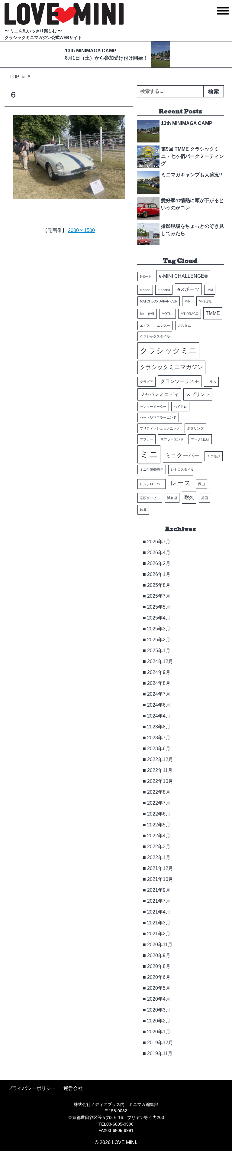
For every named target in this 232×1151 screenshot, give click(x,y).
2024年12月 (160, 661)
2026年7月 (158, 541)
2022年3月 (158, 846)
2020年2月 (158, 1020)
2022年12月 (160, 759)
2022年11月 (159, 770)
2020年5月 (158, 988)
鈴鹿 (143, 510)
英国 (204, 498)
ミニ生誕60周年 (151, 469)
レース (180, 483)
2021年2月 (158, 933)
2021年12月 (160, 868)
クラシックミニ (168, 350)
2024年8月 (158, 683)
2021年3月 (158, 922)
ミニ (149, 454)
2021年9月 (158, 890)
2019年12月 (160, 1042)
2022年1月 (158, 857)
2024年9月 (158, 672)
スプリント (198, 394)
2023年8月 (158, 726)
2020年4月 (158, 999)
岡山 (201, 484)
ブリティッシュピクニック (160, 428)
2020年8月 (158, 966)
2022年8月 (158, 792)
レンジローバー (151, 484)
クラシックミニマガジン (171, 367)
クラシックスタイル (155, 336)
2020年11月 (159, 944)
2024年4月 (158, 715)
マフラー (146, 439)
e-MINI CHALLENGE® (183, 276)
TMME (213, 313)
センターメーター (153, 406)
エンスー (163, 325)
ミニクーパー (182, 455)
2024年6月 (158, 705)
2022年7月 (158, 803)
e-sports (164, 290)
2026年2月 (158, 563)
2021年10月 (160, 879)
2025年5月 (158, 607)
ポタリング (195, 428)
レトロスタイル (182, 469)
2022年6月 (158, 813)
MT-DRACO (189, 314)
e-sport (145, 290)
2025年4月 (158, 617)
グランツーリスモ (179, 381)
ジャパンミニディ (159, 394)
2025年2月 (158, 639)
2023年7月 (158, 737)
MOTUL (167, 314)
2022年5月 (158, 824)
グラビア (146, 382)
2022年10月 (160, 781)
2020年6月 (158, 977)
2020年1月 (158, 1031)
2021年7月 (158, 901)
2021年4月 (158, 911)
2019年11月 (159, 1053)
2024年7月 (158, 694)
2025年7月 (158, 596)
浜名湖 (172, 498)
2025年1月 (158, 650)
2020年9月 (158, 955)
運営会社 (73, 1088)
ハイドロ (180, 406)
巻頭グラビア (150, 498)
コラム (211, 382)
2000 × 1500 (81, 230)
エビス (145, 325)
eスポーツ (188, 289)
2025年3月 (158, 628)
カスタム (184, 325)
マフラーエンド (172, 439)
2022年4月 (158, 835)
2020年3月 (158, 1009)
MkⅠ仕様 (147, 314)
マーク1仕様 (200, 439)
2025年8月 (158, 585)
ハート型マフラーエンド (158, 417)
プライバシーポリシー (32, 1088)
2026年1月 (158, 574)
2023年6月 (158, 748)
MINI (188, 301)
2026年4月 (158, 552)
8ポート (146, 276)
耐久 (189, 497)
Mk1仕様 (205, 301)
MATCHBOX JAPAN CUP (158, 301)
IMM (210, 290)
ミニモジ (213, 456)
